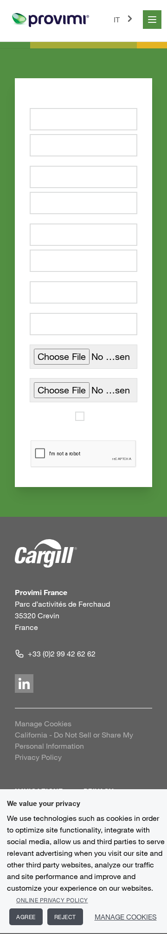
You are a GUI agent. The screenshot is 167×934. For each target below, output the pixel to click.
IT (117, 19)
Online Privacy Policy (52, 900)
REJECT (65, 916)
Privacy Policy (38, 757)
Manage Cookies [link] (43, 723)
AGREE (26, 916)
